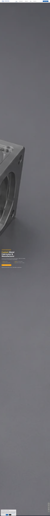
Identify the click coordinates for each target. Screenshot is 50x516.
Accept (7, 514)
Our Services (20, 1)
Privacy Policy (13, 513)
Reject (10, 514)
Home (16, 1)
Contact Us (34, 1)
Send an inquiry (46, 1)
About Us (26, 1)
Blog (30, 1)
